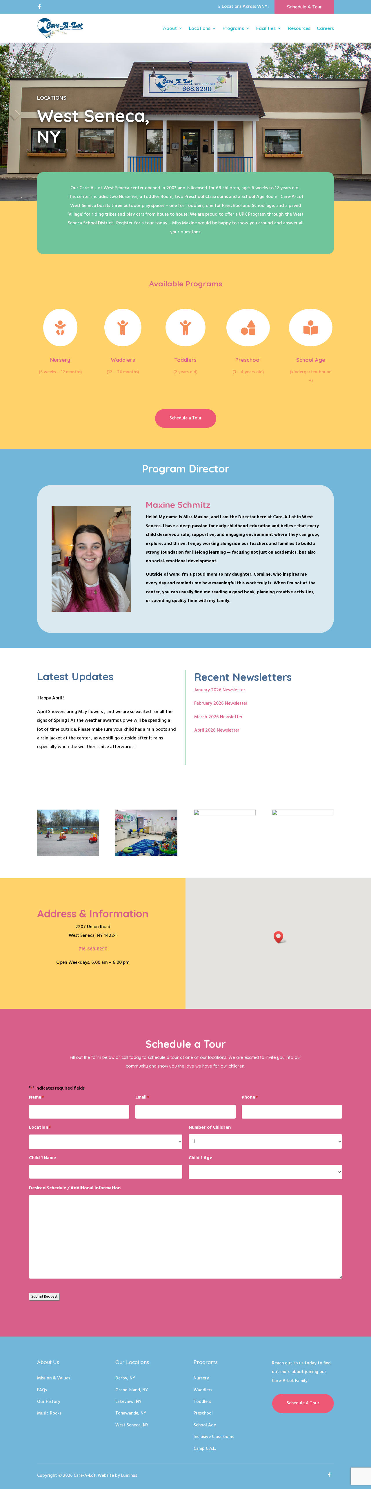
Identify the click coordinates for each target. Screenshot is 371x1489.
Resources (299, 28)
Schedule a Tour (186, 418)
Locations (199, 28)
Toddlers (185, 360)
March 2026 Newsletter (218, 717)
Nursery (60, 360)
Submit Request (44, 1297)
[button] (280, 937)
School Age (310, 360)
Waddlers (123, 360)
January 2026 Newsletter (219, 690)
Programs (233, 28)
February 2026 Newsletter (221, 703)
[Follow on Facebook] (39, 6)
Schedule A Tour (304, 7)
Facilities (266, 28)
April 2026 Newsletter (216, 730)
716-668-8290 (93, 949)
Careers (325, 28)
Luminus (129, 1475)
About (170, 28)
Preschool (248, 360)
